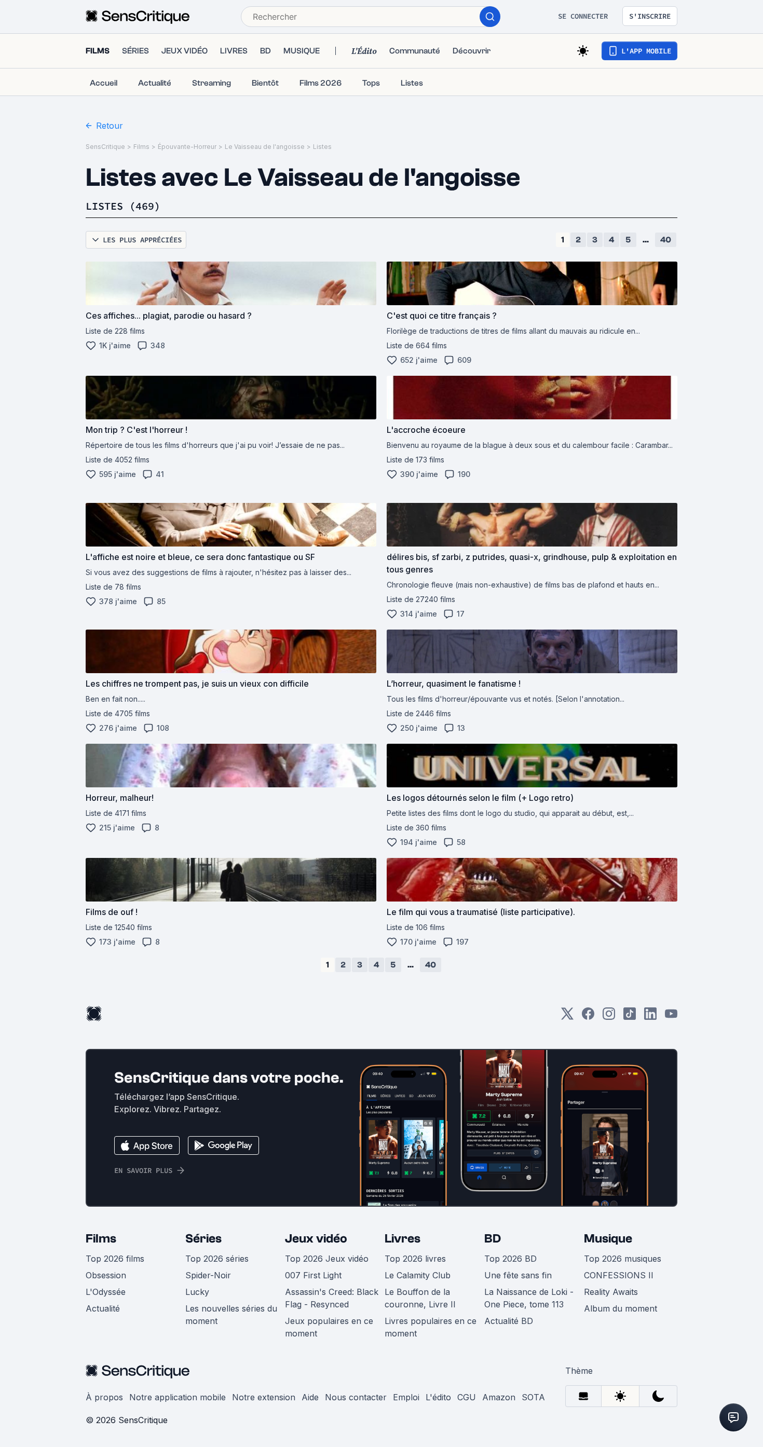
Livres (402, 1239)
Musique (608, 1239)
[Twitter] (567, 1017)
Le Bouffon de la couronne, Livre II (420, 1298)
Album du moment (620, 1308)
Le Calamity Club (418, 1275)
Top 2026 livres (415, 1258)
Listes (322, 147)
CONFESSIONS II (618, 1275)
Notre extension (263, 1397)
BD (492, 1239)
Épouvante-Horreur (187, 147)
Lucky (197, 1292)
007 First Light (313, 1275)
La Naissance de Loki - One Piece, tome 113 (529, 1298)
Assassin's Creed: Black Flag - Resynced (331, 1298)
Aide (310, 1397)
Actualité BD (508, 1321)
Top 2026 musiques (622, 1258)
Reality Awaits (611, 1292)
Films (141, 147)
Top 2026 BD (510, 1258)
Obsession (106, 1275)
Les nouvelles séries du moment (231, 1314)
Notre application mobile (177, 1397)
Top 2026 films (115, 1258)
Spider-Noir (208, 1275)
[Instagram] (609, 1017)
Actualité (103, 1308)
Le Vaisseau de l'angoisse (265, 147)
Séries (203, 1239)
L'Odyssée (106, 1292)
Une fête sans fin (518, 1275)
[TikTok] (629, 1017)
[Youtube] (671, 1017)
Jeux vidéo (316, 1239)
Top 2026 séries (217, 1258)
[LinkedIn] (650, 1017)
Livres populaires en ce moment (430, 1327)
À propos (104, 1397)
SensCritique (105, 147)
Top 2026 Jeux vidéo (327, 1258)
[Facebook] (588, 1017)
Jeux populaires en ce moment (329, 1327)
